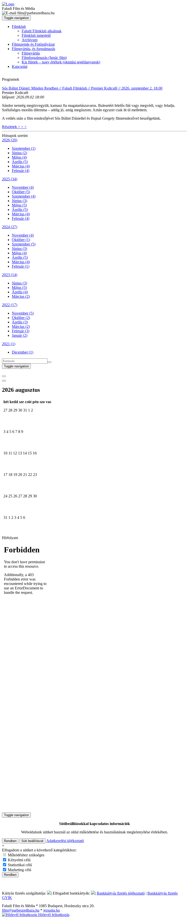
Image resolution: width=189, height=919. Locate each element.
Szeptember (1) (23, 148)
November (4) (23, 187)
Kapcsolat (19, 66)
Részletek (14, 127)
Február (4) (20, 171)
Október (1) (21, 240)
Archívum (29, 40)
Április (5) (20, 162)
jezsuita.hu (51, 910)
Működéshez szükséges (25, 855)
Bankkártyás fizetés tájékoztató (121, 893)
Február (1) (20, 266)
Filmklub (19, 26)
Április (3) (20, 322)
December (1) (22, 352)
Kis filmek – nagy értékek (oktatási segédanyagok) (61, 62)
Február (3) (20, 331)
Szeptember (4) (23, 196)
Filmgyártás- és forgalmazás (33, 49)
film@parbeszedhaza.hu (20, 910)
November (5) (23, 313)
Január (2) (19, 335)
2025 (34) (9, 179)
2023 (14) (9, 275)
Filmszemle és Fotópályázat (33, 44)
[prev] (4, 376)
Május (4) (19, 157)
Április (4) (20, 292)
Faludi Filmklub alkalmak (42, 31)
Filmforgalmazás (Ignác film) (44, 58)
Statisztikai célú (19, 865)
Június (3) (19, 201)
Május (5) (19, 205)
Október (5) (21, 192)
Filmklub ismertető (36, 35)
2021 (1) (8, 344)
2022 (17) (9, 305)
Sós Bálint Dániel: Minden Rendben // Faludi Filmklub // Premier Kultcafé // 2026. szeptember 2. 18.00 (82, 88)
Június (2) (19, 153)
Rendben (10, 841)
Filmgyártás (31, 53)
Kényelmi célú (19, 860)
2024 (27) (9, 227)
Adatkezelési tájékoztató (65, 841)
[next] (4, 380)
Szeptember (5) (23, 244)
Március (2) (21, 296)
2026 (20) (9, 140)
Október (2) (21, 318)
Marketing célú (19, 870)
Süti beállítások (32, 841)
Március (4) (21, 166)
